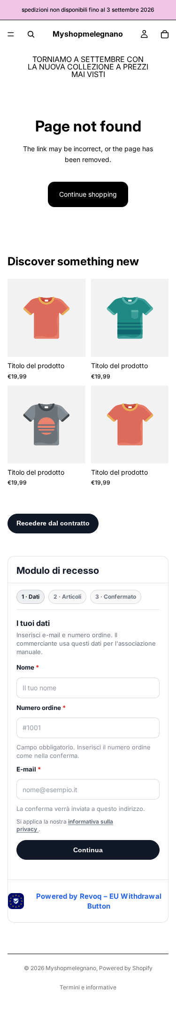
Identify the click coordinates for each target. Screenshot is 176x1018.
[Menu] (11, 34)
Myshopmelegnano (71, 968)
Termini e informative (88, 987)
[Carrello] (164, 34)
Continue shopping (88, 194)
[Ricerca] (31, 34)
